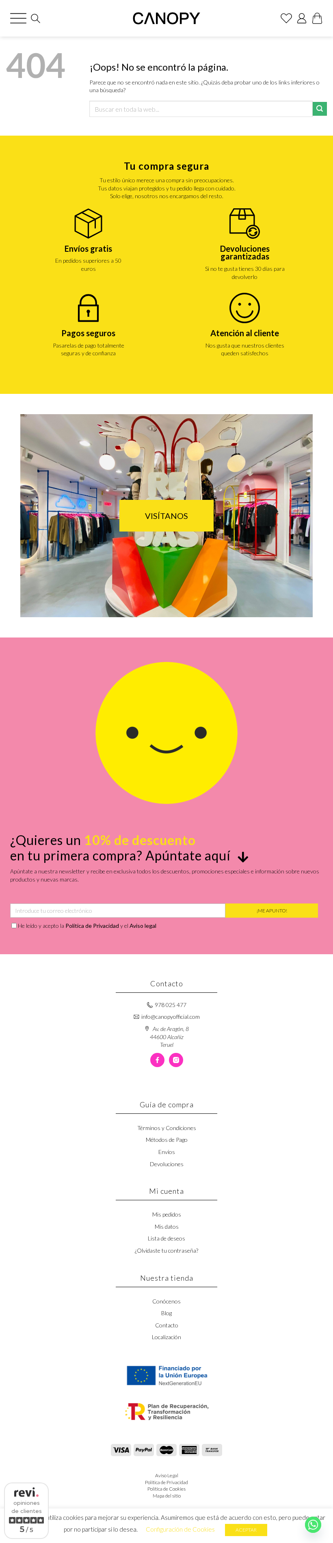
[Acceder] (301, 18)
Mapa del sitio (167, 1496)
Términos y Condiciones (166, 1127)
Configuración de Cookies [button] (180, 1529)
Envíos (166, 1151)
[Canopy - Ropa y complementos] (166, 18)
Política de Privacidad (92, 925)
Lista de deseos (166, 1238)
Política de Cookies (166, 1489)
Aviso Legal (166, 1475)
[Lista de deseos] (286, 18)
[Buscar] (35, 18)
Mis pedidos (166, 1214)
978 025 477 (170, 1004)
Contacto (166, 1325)
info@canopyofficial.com (170, 1016)
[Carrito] (317, 18)
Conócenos (166, 1301)
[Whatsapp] (313, 1525)
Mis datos (167, 1226)
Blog (166, 1313)
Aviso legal (143, 925)
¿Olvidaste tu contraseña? (166, 1250)
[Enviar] (320, 109)
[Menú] (18, 18)
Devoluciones (167, 1163)
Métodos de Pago (167, 1139)
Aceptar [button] (246, 1530)
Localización (166, 1336)
